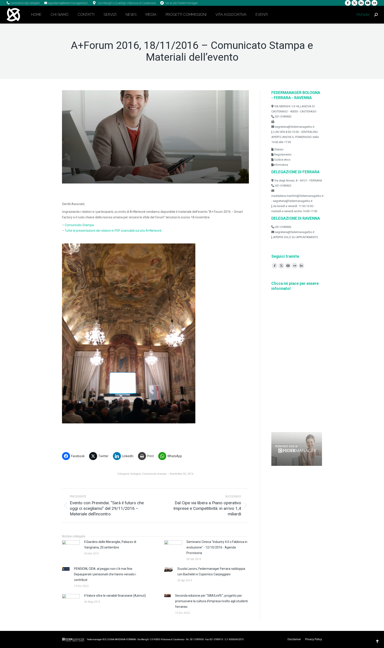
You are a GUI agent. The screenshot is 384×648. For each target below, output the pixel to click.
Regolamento (283, 154)
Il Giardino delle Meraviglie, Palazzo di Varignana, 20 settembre (110, 544)
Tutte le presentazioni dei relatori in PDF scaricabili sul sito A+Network (113, 230)
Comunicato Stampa (79, 225)
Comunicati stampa (154, 473)
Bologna (136, 473)
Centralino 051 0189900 (25, 3)
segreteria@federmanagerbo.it (67, 3)
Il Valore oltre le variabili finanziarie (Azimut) (115, 595)
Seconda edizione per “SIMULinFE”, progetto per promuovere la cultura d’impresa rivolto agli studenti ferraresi (211, 601)
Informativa (281, 164)
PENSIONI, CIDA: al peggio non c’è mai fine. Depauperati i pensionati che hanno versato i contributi (105, 574)
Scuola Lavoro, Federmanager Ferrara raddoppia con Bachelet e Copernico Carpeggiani (211, 571)
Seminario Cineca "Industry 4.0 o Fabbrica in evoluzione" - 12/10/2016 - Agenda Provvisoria (216, 547)
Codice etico (282, 159)
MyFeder (363, 14)
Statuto (279, 149)
